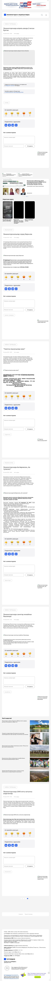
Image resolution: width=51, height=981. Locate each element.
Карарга (37, 977)
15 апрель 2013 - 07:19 (7, 619)
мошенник (8, 871)
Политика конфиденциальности (11, 978)
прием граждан (9, 315)
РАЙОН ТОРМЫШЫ (10, 24)
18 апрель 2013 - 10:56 (7, 33)
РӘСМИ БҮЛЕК (9, 463)
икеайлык (7, 692)
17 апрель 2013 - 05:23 (7, 237)
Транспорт (8, 580)
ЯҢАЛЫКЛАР (8, 230)
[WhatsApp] (16, 125)
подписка (7, 434)
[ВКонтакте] (6, 125)
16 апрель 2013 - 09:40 (7, 352)
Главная (21, 914)
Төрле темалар (28, 914)
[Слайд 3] (25, 196)
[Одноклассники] (9, 125)
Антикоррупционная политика (11, 974)
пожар (6, 102)
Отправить (30, 146)
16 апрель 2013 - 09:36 (7, 472)
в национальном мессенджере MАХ (14, 92)
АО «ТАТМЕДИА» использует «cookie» (12, 975)
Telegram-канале (10, 85)
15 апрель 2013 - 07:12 (7, 796)
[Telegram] (12, 125)
